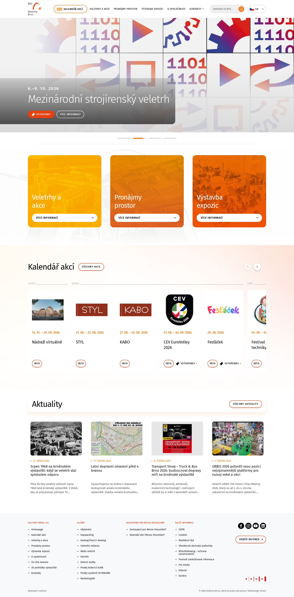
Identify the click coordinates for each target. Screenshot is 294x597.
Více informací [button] (47, 217)
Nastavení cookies (37, 591)
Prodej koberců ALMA (91, 567)
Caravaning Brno (64, 82)
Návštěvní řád (186, 540)
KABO (125, 342)
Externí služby (87, 562)
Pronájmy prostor (126, 8)
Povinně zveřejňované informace (196, 559)
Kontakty (36, 573)
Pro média (184, 565)
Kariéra (182, 576)
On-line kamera (39, 562)
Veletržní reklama (90, 546)
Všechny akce (91, 266)
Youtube (256, 526)
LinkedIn (263, 526)
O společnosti (176, 8)
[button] (256, 9)
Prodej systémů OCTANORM (95, 573)
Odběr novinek (249, 539)
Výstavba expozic (152, 8)
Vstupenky (188, 363)
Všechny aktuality (245, 404)
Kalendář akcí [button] (73, 9)
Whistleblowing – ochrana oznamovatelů (193, 552)
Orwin (263, 591)
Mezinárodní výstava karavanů (73, 93)
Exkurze (183, 570)
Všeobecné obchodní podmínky (196, 546)
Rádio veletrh (87, 551)
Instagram (248, 526)
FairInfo (84, 556)
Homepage (37, 529)
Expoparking (87, 535)
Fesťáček (215, 342)
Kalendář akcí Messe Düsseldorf (147, 535)
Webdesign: (254, 591)
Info (37, 363)
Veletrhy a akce (100, 8)
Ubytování (85, 529)
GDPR (181, 529)
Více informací (42, 114)
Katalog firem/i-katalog (93, 540)
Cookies (183, 535)
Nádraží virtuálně (47, 342)
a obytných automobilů (63, 101)
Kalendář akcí (38, 535)
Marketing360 (87, 578)
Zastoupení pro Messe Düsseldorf (148, 529)
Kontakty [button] (195, 8)
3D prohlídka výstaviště (44, 567)
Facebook (241, 526)
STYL (80, 342)
